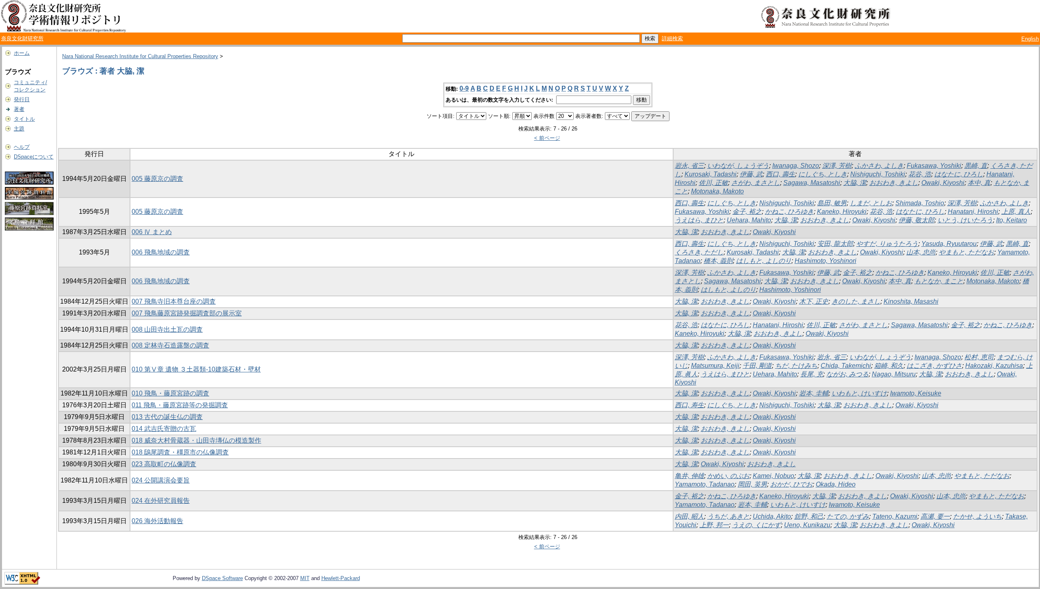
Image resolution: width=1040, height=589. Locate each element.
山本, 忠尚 (921, 252)
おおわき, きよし (893, 182)
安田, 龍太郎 (835, 243)
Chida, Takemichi (846, 365)
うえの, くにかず (756, 525)
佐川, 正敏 (713, 182)
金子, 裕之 (747, 211)
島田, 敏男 (832, 203)
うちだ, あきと (728, 516)
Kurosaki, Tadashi (711, 174)
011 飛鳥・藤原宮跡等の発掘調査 (180, 405)
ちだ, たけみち (796, 365)
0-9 (464, 88)
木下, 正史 (813, 301)
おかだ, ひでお (791, 484)
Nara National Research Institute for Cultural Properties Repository (140, 56)
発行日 (22, 99)
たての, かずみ (848, 516)
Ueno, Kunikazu (807, 525)
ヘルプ (22, 147)
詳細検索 (672, 38)
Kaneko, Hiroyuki (842, 211)
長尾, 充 (811, 374)
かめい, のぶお (728, 475)
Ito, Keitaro (1011, 220)
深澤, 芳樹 (837, 165)
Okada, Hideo (836, 484)
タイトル (24, 119)
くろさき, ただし (699, 252)
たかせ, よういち (977, 516)
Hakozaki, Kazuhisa (994, 365)
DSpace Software (222, 578)
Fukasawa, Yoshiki (934, 165)
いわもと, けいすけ (859, 393)
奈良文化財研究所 (22, 38)
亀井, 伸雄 (689, 475)
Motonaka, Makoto (717, 191)
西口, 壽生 (780, 174)
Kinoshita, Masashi (911, 301)
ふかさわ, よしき (879, 165)
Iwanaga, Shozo (795, 165)
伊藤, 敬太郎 (916, 220)
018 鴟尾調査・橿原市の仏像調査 (180, 452)
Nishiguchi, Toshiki (877, 174)
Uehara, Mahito (749, 220)
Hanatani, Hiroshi (973, 211)
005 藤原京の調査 (157, 178)
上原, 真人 (1016, 211)
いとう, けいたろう (965, 220)
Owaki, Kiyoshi (942, 182)
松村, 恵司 (979, 357)
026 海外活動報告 (157, 520)
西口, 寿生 (689, 405)
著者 (19, 109)
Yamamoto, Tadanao (704, 484)
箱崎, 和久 (889, 365)
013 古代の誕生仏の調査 (167, 416)
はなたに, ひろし (958, 174)
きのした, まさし (856, 301)
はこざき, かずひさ (934, 365)
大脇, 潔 (854, 182)
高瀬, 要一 (935, 516)
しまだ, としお (871, 203)
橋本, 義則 (718, 260)
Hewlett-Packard (340, 578)
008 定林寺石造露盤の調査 (170, 345)
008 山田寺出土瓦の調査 (167, 329)
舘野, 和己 (808, 516)
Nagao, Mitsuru (894, 374)
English (1030, 39)
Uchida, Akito (772, 516)
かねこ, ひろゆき (789, 211)
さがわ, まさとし (755, 182)
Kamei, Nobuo (773, 475)
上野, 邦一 (714, 525)
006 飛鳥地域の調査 (161, 252)
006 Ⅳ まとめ (152, 231)
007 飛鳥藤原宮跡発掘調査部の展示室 (187, 313)
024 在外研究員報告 (161, 500)
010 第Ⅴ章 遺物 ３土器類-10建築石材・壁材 (196, 369)
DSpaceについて (34, 157)
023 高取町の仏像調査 (164, 464)
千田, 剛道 (757, 365)
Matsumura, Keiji (715, 365)
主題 (19, 129)
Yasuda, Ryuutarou (949, 243)
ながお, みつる (847, 374)
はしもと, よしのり (763, 260)
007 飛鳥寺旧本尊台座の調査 (174, 301)
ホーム (22, 53)
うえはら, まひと (699, 220)
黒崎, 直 (975, 165)
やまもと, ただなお (966, 252)
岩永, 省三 (689, 165)
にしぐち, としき (822, 174)
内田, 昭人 (689, 516)
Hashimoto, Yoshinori (825, 260)
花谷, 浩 (919, 174)
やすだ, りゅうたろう (887, 243)
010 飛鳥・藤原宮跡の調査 (170, 393)
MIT (305, 578)
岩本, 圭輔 (813, 393)
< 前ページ (547, 138)
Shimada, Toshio (919, 203)
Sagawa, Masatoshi (811, 182)
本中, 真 (979, 182)
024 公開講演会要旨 (161, 480)
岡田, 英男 (752, 484)
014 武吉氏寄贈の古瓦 (164, 428)
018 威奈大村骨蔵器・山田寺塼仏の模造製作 (196, 440)
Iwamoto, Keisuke (915, 393)
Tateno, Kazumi (894, 516)
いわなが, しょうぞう (738, 165)
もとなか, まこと (938, 281)
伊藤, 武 (751, 174)
